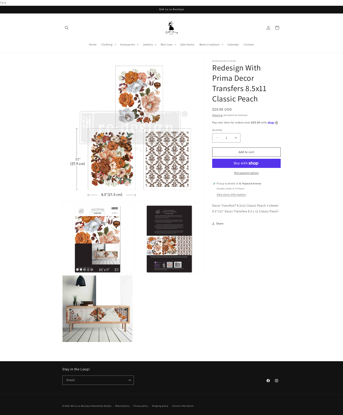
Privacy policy (140, 405)
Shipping (217, 115)
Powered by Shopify (101, 405)
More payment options (246, 172)
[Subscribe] (129, 380)
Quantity (217, 130)
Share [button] (220, 223)
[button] (66, 27)
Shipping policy (160, 405)
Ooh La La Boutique (80, 405)
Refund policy (122, 405)
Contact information (183, 405)
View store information (231, 194)
